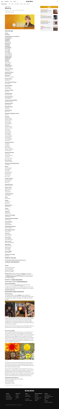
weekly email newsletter (17, 279)
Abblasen (20, 295)
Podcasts (36, 396)
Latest (2, 1)
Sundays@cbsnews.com (22, 281)
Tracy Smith (7, 64)
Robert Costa (8, 43)
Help (45, 399)
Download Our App (38, 397)
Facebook (23, 273)
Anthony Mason (8, 55)
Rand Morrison (8, 73)
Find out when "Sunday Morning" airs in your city (15, 260)
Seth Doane (7, 46)
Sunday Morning (7, 6)
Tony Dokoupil (8, 47)
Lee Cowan (7, 44)
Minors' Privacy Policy (28, 400)
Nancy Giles (7, 51)
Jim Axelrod (7, 39)
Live (11, 1)
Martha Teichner (8, 65)
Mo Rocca (7, 60)
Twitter (7, 275)
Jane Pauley (7, 34)
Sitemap (36, 400)
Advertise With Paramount (48, 396)
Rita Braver (7, 40)
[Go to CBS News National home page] (29, 1)
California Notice (28, 396)
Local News (7, 1)
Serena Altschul (8, 37)
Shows (14, 1)
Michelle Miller (8, 57)
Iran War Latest (8, 396)
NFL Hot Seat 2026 (9, 397)
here (13, 277)
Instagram (19, 275)
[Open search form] (57, 1)
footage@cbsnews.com (18, 285)
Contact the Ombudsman (48, 402)
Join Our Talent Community (46, 398)
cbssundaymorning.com (11, 276)
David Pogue (7, 58)
